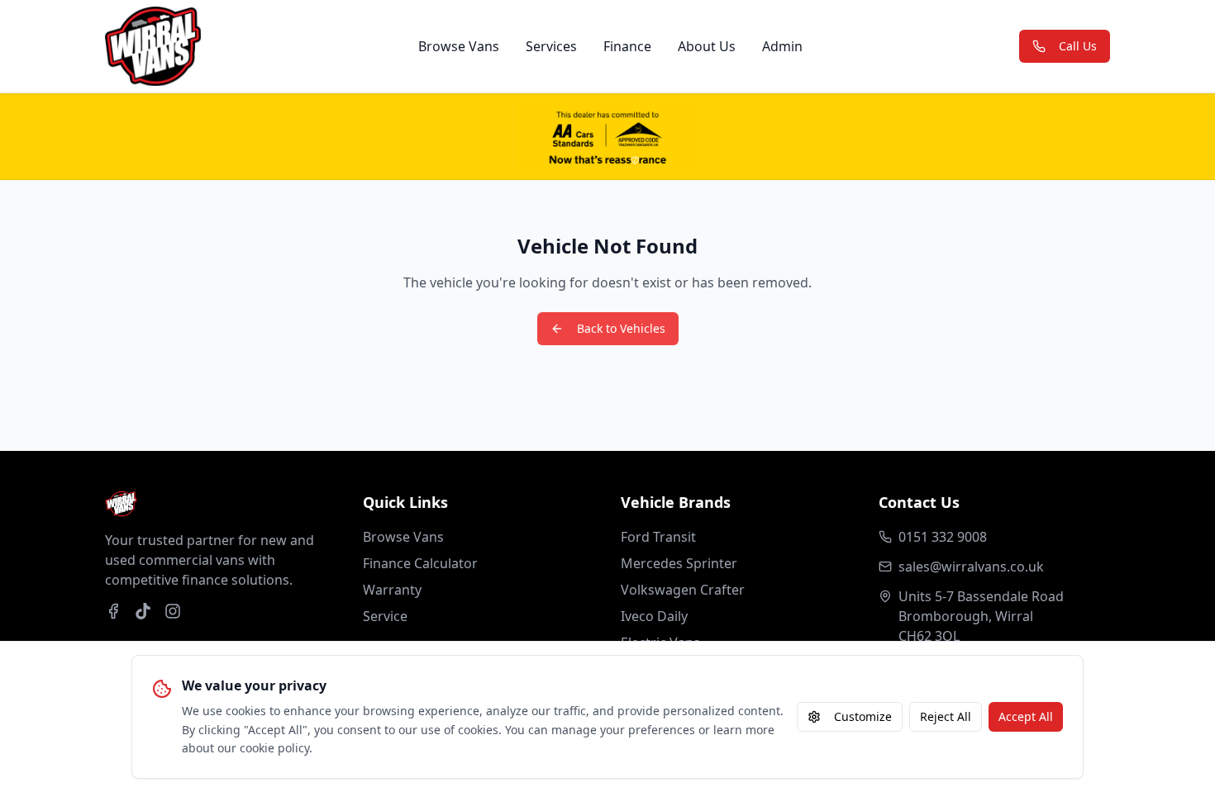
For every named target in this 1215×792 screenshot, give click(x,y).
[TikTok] (143, 611)
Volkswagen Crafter (683, 590)
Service (385, 616)
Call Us (1078, 46)
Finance (627, 46)
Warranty (392, 590)
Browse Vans (458, 46)
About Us (707, 46)
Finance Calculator (420, 563)
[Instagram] (172, 611)
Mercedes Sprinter (679, 563)
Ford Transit (658, 537)
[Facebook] (113, 611)
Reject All (945, 716)
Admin (782, 46)
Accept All (1025, 716)
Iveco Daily (654, 616)
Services (551, 46)
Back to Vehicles (621, 328)
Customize (863, 716)
